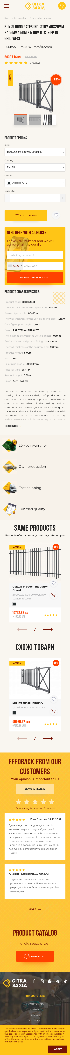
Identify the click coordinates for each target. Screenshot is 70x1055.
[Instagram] (42, 981)
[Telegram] (57, 981)
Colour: (8, 175)
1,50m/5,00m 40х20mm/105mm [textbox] (24, 152)
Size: (7, 145)
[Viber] (49, 981)
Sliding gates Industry (15, 18)
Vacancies (35, 1015)
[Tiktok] (65, 981)
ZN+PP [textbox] (11, 167)
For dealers (35, 1009)
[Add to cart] (54, 595)
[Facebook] (34, 981)
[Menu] (6, 6)
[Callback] (62, 6)
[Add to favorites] (56, 215)
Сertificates (35, 1020)
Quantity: (10, 191)
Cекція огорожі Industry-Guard (30, 588)
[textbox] (18, 183)
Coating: (9, 160)
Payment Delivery (35, 1004)
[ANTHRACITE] (13, 604)
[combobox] (35, 152)
